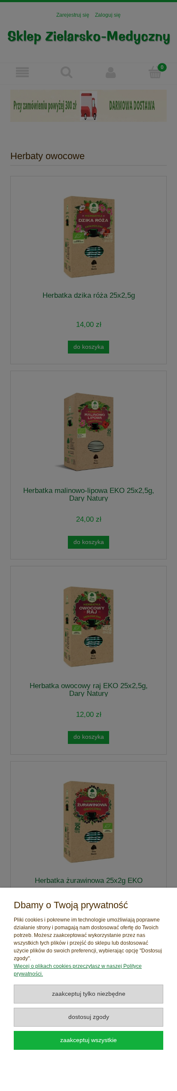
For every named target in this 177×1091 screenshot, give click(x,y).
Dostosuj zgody (88, 1017)
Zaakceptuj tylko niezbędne (88, 994)
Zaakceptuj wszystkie (88, 1040)
